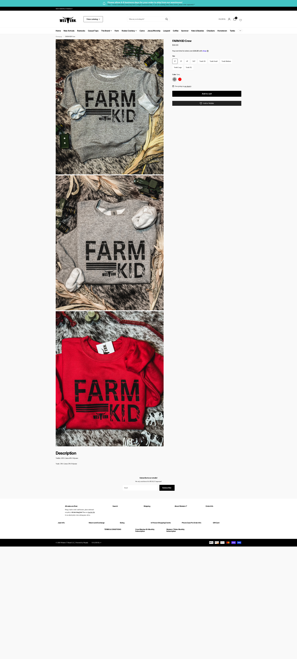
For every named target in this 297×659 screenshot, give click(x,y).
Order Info (209, 506)
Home (58, 31)
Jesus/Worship (153, 31)
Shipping (147, 506)
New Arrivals (69, 31)
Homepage (59, 36)
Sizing (122, 523)
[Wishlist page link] (240, 20)
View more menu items (240, 31)
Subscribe (167, 488)
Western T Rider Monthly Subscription (175, 530)
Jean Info (61, 523)
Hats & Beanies (197, 31)
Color (176, 74)
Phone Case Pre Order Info (191, 523)
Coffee (175, 31)
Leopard (166, 31)
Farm (117, 31)
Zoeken (166, 19)
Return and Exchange (96, 523)
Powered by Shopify (82, 543)
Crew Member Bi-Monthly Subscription (144, 530)
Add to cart (207, 94)
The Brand (105, 31)
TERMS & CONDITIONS (112, 529)
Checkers (211, 31)
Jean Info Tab (91, 512)
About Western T (181, 506)
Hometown (222, 31)
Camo (142, 31)
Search (115, 506)
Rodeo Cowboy (128, 31)
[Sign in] (229, 19)
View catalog (92, 19)
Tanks (232, 31)
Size (173, 56)
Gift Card (216, 523)
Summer (184, 31)
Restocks (81, 31)
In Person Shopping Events (161, 523)
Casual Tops (93, 31)
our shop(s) (187, 86)
